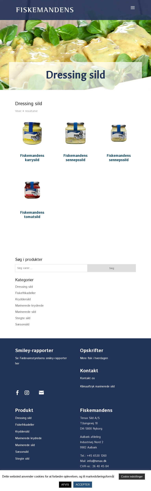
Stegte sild (22, 318)
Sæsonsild (22, 324)
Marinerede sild (25, 312)
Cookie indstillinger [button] (132, 476)
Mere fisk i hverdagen (94, 358)
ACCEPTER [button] (83, 484)
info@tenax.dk (96, 461)
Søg (111, 268)
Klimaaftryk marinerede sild (97, 386)
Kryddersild (23, 299)
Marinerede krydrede (29, 305)
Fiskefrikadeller (25, 293)
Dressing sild (24, 287)
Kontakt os (87, 378)
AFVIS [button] (65, 484)
